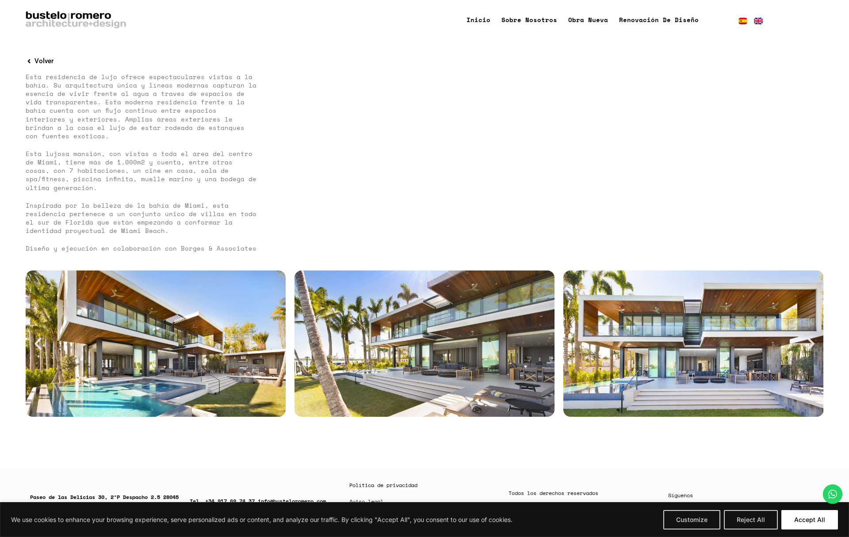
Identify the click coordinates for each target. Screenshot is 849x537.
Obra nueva (588, 19)
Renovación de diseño (659, 19)
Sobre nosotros (529, 19)
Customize (692, 519)
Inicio (478, 19)
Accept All (809, 519)
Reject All (751, 519)
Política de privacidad (383, 485)
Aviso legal (366, 501)
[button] (38, 344)
